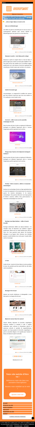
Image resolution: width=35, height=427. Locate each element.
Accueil (5, 403)
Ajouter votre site (17, 394)
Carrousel (6, 409)
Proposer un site (8, 405)
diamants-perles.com (17, 82)
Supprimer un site (8, 411)
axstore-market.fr (17, 349)
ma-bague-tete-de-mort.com (17, 311)
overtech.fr (17, 144)
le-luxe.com (17, 283)
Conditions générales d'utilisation (17, 416)
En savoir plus (18, 426)
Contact (5, 413)
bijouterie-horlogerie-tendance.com (17, 176)
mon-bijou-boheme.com (17, 253)
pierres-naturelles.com (17, 48)
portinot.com (17, 214)
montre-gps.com (17, 112)
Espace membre (7, 407)
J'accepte (26, 426)
